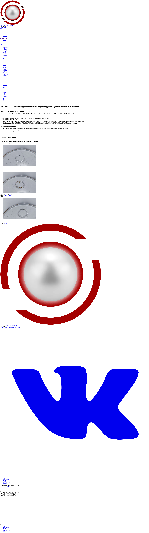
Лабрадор (5, 62)
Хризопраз (5, 80)
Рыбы (4, 93)
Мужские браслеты (6, 35)
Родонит (4, 73)
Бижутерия (5, 53)
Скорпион (5, 101)
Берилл (4, 52)
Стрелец (4, 102)
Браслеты (5, 33)
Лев (3, 98)
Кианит (4, 60)
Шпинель (5, 85)
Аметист (4, 51)
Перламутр (5, 70)
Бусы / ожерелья (6, 31)
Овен (4, 94)
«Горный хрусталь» (7, 168)
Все (3, 46)
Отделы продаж (3, 38)
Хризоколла (5, 79)
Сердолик (5, 75)
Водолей (4, 92)
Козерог (4, 103)
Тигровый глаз (6, 76)
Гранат (4, 57)
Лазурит (4, 64)
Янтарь (4, 86)
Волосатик (5, 55)
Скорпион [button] (2, 89)
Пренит (4, 71)
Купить (5, 170)
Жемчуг (4, 58)
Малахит (4, 67)
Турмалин (5, 77)
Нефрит (4, 68)
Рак (3, 97)
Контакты (5, 36)
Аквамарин (5, 49)
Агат (4, 48)
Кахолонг (5, 59)
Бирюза (4, 54)
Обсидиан (5, 69)
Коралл (4, 61)
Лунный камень (6, 66)
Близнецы (5, 96)
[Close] (0, 491)
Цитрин (4, 81)
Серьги (4, 32)
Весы (4, 100)
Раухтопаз (5, 72)
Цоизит (4, 82)
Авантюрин (5, 47)
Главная (4, 30)
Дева (4, 99)
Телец (4, 95)
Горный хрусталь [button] (3, 44)
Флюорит (5, 78)
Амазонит (5, 50)
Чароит (4, 84)
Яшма (4, 87)
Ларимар (4, 65)
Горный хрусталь (6, 56)
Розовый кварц (6, 74)
